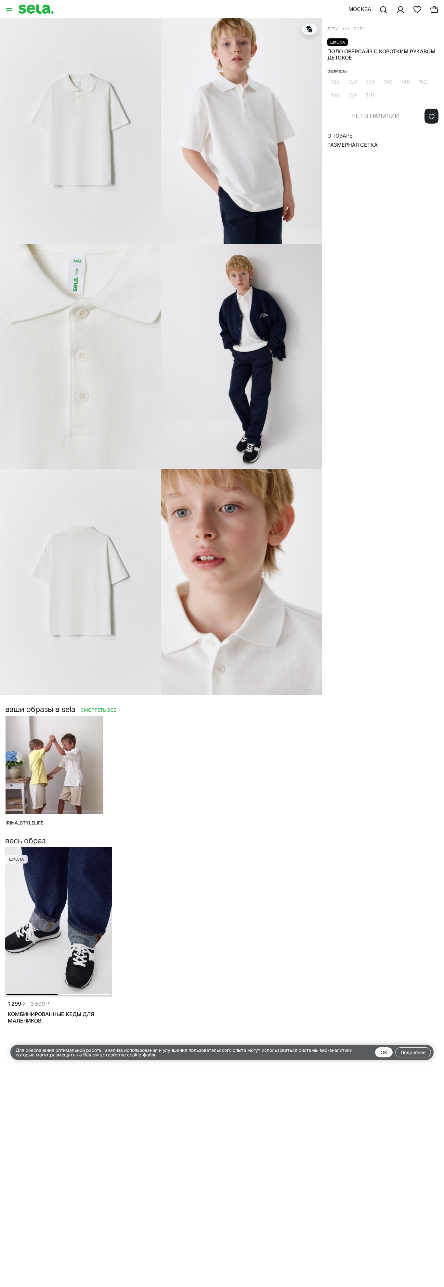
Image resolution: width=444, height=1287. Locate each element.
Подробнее (413, 1052)
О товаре (340, 136)
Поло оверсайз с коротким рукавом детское (381, 54)
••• (346, 28)
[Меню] (10, 9)
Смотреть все (98, 710)
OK (384, 1052)
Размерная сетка (352, 145)
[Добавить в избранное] (431, 116)
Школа (337, 42)
